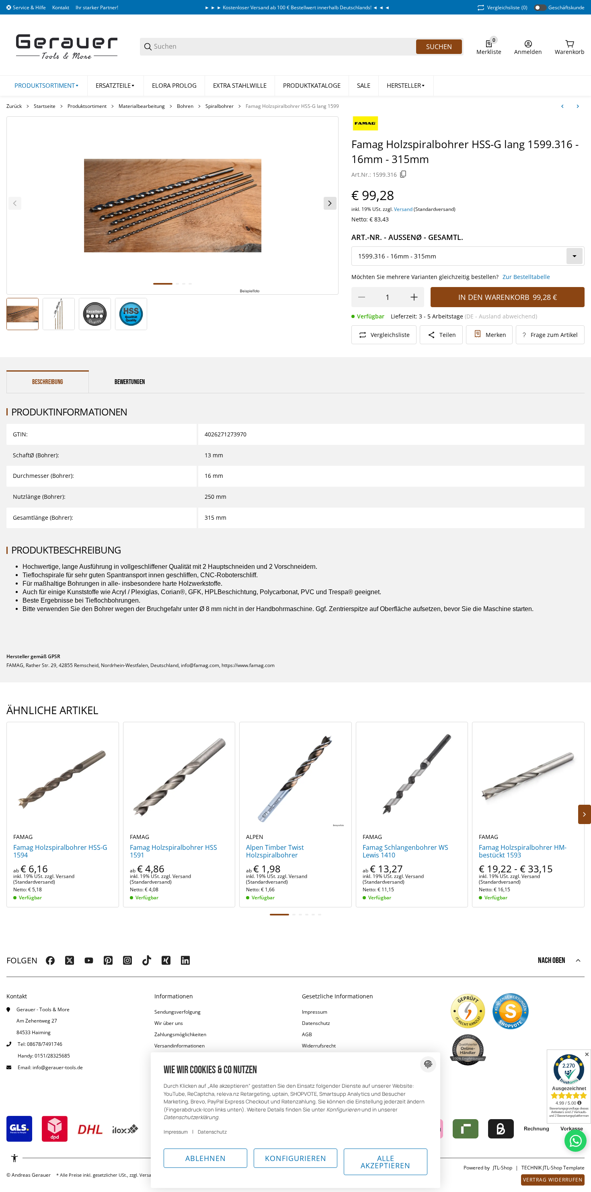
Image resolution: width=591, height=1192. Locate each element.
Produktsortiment (87, 106)
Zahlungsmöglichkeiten (180, 1034)
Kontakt (60, 7)
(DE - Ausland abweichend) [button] (501, 316)
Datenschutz (316, 1023)
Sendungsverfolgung (177, 1011)
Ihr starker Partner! (97, 7)
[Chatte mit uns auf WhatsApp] (575, 1141)
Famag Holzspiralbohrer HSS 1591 (173, 851)
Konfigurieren (295, 1158)
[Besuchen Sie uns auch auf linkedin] (185, 960)
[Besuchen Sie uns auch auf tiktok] (146, 960)
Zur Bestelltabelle (526, 277)
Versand (404, 209)
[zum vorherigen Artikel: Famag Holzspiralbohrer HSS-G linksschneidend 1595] (562, 106)
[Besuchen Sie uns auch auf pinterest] (108, 960)
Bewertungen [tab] (130, 382)
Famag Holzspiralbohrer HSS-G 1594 (60, 851)
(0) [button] (507, 7)
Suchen (439, 46)
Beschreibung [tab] (47, 382)
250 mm (215, 496)
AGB (307, 1034)
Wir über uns (168, 1023)
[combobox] (468, 256)
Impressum (314, 1011)
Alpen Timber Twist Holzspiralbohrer (275, 851)
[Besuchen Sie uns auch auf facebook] (50, 960)
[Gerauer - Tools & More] (66, 46)
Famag (23, 837)
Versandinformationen (179, 1045)
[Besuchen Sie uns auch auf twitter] (69, 960)
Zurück (14, 106)
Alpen (254, 837)
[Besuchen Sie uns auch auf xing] (166, 960)
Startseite (44, 106)
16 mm (214, 475)
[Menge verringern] (361, 297)
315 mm (215, 517)
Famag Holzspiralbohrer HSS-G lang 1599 (292, 106)
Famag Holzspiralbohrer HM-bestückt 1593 (522, 851)
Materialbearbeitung (142, 106)
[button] (406, 86)
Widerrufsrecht (319, 1045)
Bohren (185, 106)
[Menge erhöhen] (414, 297)
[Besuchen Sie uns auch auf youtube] (88, 960)
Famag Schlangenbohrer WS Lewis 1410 (405, 851)
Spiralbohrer (219, 106)
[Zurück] (14, 203)
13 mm (214, 455)
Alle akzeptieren (385, 1161)
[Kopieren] (403, 174)
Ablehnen (205, 1158)
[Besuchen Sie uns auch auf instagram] (127, 960)
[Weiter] (330, 203)
